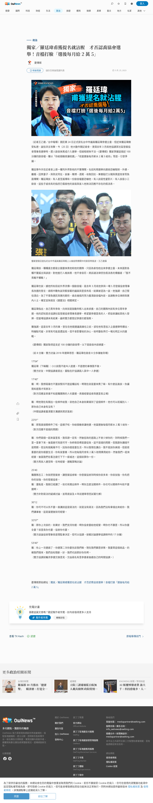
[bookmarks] (125, 3)
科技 (28, 10)
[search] (112, 3)
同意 (16, 796)
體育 (78, 10)
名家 (129, 10)
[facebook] (4, 758)
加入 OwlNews (62, 734)
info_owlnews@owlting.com (120, 729)
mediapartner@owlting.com (131, 721)
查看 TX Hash (16, 636)
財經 (38, 10)
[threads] (10, 758)
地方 (119, 10)
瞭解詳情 (60, 617)
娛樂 (89, 10)
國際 (18, 10)
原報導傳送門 (133, 636)
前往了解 (43, 796)
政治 (58, 10)
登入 (142, 3)
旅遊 (68, 10)
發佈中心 (59, 739)
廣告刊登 (59, 728)
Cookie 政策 (111, 766)
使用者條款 (111, 757)
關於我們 (59, 722)
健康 (7, 10)
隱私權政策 (111, 761)
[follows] (119, 3)
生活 (48, 10)
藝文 (109, 10)
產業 (99, 10)
